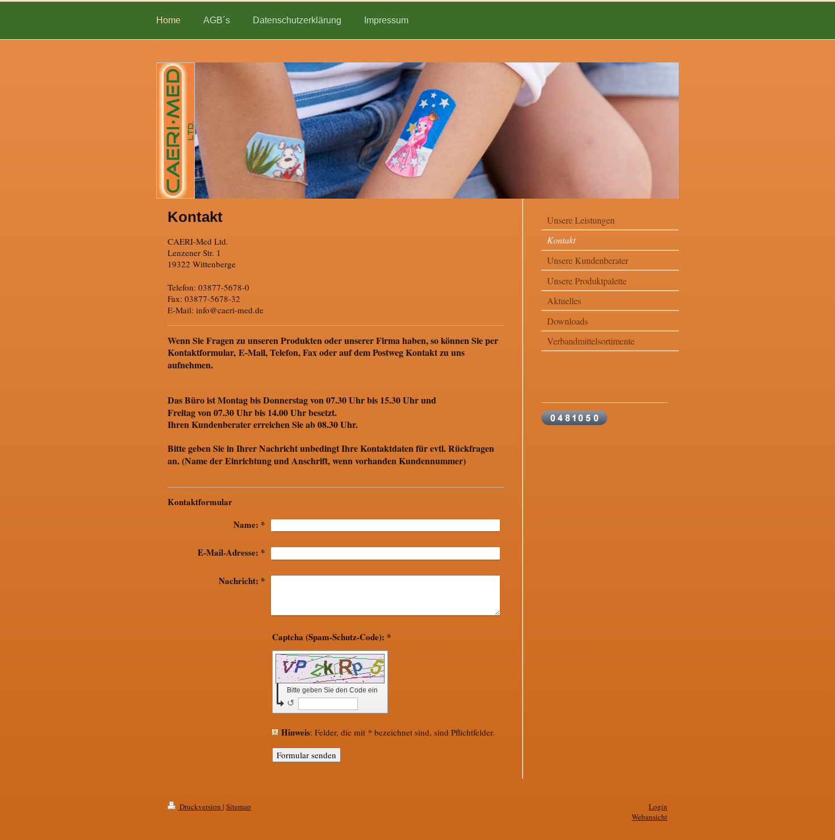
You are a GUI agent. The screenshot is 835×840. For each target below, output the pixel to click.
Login (658, 806)
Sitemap (238, 806)
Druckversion (200, 806)
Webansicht (649, 817)
